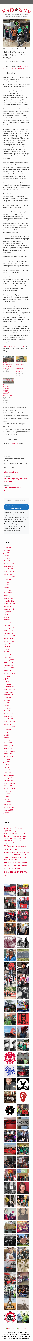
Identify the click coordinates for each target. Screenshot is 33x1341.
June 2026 (7, 553)
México (17, 854)
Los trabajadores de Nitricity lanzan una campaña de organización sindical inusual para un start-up (16, 431)
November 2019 (9, 721)
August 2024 (8, 612)
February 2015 (9, 807)
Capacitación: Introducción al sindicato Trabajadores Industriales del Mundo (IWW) (20, 367)
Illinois (9, 416)
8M (10, 828)
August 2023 (8, 644)
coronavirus (23, 836)
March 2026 (8, 561)
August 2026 (8, 547)
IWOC (22, 843)
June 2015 (7, 796)
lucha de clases (11, 849)
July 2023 (7, 646)
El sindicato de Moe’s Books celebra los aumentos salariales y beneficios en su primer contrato (7, 390)
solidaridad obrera (19, 865)
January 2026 (8, 566)
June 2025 (7, 585)
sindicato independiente (23, 862)
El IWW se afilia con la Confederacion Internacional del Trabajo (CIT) (8, 365)
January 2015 (8, 810)
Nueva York (23, 854)
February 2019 (9, 746)
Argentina (7, 831)
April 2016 (7, 770)
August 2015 (8, 791)
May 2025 (7, 588)
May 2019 (7, 738)
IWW (10, 410)
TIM (5, 869)
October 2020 (8, 692)
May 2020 (7, 705)
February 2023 (9, 660)
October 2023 (8, 638)
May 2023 (7, 652)
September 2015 (9, 789)
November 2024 (9, 604)
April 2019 (7, 740)
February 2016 (9, 775)
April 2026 (7, 558)
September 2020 (9, 695)
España (10, 840)
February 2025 (9, 596)
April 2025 (7, 590)
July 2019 (7, 732)
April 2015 (7, 802)
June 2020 (7, 703)
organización (7, 857)
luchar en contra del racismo (17, 852)
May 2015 (7, 799)
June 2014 (7, 813)
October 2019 (8, 724)
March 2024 (8, 625)
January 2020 (8, 716)
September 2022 (9, 673)
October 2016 (8, 754)
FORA (22, 841)
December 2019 (9, 719)
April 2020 (7, 708)
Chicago (7, 413)
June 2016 (7, 764)
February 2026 (9, 563)
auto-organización (16, 831)
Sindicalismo (10, 862)
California (23, 831)
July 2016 (7, 762)
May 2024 (7, 620)
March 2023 (8, 657)
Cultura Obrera (12, 838)
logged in (15, 444)
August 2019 (8, 730)
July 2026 (7, 550)
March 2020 (8, 711)
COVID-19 (6, 838)
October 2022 (8, 671)
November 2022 (9, 668)
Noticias (15, 410)
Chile (15, 833)
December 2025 (9, 569)
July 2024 (7, 614)
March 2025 (8, 593)
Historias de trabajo (12, 408)
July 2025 (7, 582)
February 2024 (9, 628)
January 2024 (8, 630)
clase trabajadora (11, 836)
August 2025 (8, 580)
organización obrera (15, 857)
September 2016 (9, 756)
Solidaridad (7, 865)
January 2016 (8, 778)
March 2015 (8, 805)
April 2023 (7, 655)
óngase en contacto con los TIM (14, 346)
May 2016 (7, 767)
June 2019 (7, 735)
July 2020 (7, 700)
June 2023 (7, 649)
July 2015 (7, 794)
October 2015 (8, 786)
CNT (19, 836)
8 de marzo (6, 828)
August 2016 (8, 759)
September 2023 (9, 641)
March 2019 (8, 743)
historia (26, 840)
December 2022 (9, 665)
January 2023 (8, 663)
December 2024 (9, 601)
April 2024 (7, 622)
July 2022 (7, 679)
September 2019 (9, 727)
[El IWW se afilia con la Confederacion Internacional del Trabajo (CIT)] (8, 359)
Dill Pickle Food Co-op (18, 413)
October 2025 (8, 574)
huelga (6, 843)
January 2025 (8, 598)
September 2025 (9, 577)
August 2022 (8, 676)
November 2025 (9, 571)
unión (6, 875)
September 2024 (9, 609)
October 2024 (8, 606)
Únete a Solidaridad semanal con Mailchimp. (16, 507)
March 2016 (8, 772)
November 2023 (9, 636)
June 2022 (7, 681)
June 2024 (7, 617)
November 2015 (9, 783)
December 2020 (9, 687)
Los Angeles (23, 846)
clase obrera (22, 833)
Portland (24, 857)
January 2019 (8, 748)
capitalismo (9, 833)
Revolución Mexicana (10, 859)
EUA (14, 840)
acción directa (17, 828)
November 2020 (9, 689)
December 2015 (9, 780)
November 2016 (9, 751)
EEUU (5, 416)
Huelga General (12, 843)
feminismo (17, 840)
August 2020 (8, 697)
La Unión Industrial (14, 846)
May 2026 (7, 555)
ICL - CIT (19, 843)
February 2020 (9, 713)
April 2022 (7, 684)
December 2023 (9, 633)
